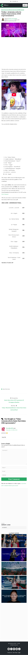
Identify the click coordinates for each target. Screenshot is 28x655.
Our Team (15, 652)
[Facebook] (11, 1)
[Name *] (14, 467)
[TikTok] (17, 1)
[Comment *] (14, 464)
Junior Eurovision (6, 389)
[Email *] (14, 471)
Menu (24, 5)
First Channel (5, 194)
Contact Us (9, 652)
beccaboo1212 (9, 428)
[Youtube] (8, 649)
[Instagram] (12, 1)
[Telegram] (16, 1)
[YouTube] (14, 1)
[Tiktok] (19, 649)
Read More (14, 543)
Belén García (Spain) (13, 18)
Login (19, 652)
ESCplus (11, 643)
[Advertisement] (14, 53)
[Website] (14, 475)
